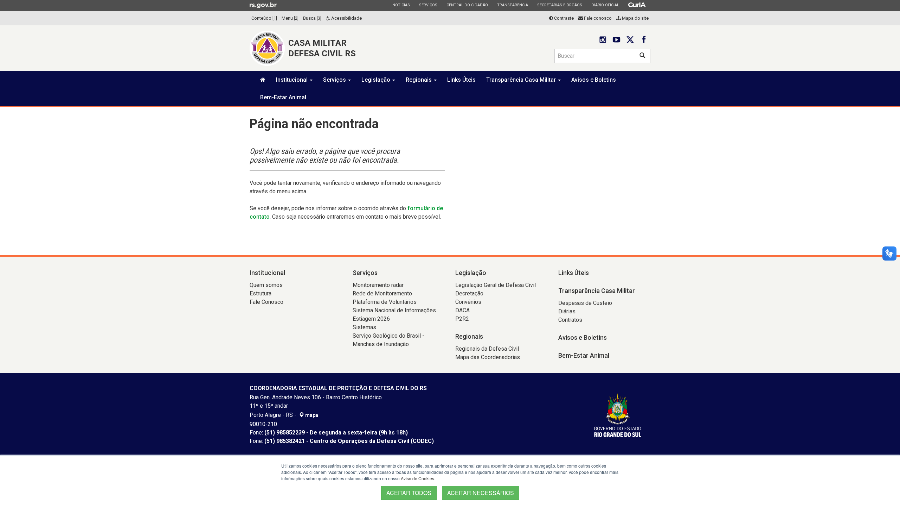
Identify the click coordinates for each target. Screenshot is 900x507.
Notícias (401, 4)
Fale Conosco (266, 302)
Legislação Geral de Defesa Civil (495, 285)
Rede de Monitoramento (382, 293)
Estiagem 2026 (371, 318)
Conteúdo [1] (264, 18)
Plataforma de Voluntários (385, 302)
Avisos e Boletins (593, 79)
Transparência (512, 4)
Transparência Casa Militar (521, 79)
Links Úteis (461, 79)
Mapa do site (635, 18)
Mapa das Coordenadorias (487, 357)
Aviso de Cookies (417, 478)
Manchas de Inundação (381, 344)
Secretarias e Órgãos (559, 4)
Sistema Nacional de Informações (394, 310)
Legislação (376, 79)
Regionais (419, 79)
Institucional (292, 79)
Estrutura (260, 293)
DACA (462, 310)
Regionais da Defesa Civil (487, 348)
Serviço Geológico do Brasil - (388, 335)
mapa (311, 415)
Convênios (468, 302)
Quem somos (266, 285)
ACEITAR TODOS (408, 493)
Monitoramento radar (378, 285)
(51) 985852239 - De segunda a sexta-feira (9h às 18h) (336, 432)
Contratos (570, 320)
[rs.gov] (263, 5)
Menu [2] (290, 18)
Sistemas (364, 327)
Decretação (469, 293)
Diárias (567, 311)
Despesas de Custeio (585, 303)
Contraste (563, 18)
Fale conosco (597, 18)
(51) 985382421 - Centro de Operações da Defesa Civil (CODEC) (349, 441)
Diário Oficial (605, 4)
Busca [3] (312, 18)
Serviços (428, 4)
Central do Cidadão (467, 4)
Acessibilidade (346, 18)
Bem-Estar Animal (283, 97)
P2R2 (462, 318)
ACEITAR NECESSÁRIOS (480, 493)
